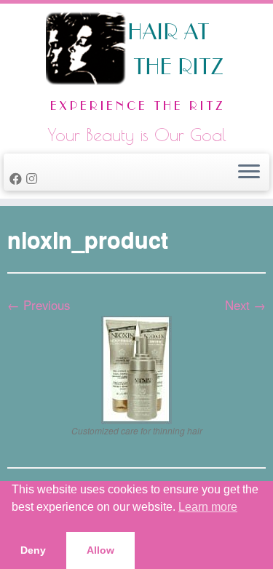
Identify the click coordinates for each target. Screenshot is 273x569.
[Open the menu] (249, 172)
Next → (245, 305)
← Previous (38, 305)
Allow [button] (100, 550)
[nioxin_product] (136, 367)
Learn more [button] (207, 507)
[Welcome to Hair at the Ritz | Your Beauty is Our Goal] (136, 65)
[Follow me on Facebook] (17, 178)
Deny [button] (33, 550)
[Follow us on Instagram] (33, 178)
